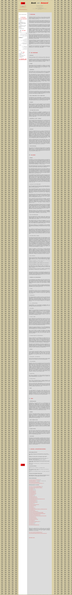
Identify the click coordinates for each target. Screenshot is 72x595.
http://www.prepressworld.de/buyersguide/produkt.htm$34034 (36, 512)
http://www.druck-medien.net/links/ (33, 502)
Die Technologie (23, 18)
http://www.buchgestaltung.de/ (32, 493)
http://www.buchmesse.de (32, 494)
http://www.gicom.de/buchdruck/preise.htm (34, 504)
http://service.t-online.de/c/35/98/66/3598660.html (35, 486)
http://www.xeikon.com (31, 522)
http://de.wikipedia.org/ (32, 520)
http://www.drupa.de (31, 503)
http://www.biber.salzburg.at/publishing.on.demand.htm (35, 487)
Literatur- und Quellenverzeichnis (23, 59)
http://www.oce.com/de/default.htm (33, 511)
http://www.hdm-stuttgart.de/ (32, 505)
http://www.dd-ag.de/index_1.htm (33, 496)
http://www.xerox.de (31, 523)
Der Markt (24, 30)
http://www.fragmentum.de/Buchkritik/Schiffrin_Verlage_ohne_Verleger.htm (38, 533)
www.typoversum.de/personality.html (23, 9)
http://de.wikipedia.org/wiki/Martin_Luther (34, 521)
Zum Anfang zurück (32, 537)
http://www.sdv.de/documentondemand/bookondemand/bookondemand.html (37, 513)
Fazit (24, 52)
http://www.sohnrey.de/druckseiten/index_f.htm (34, 514)
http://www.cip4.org (31, 495)
